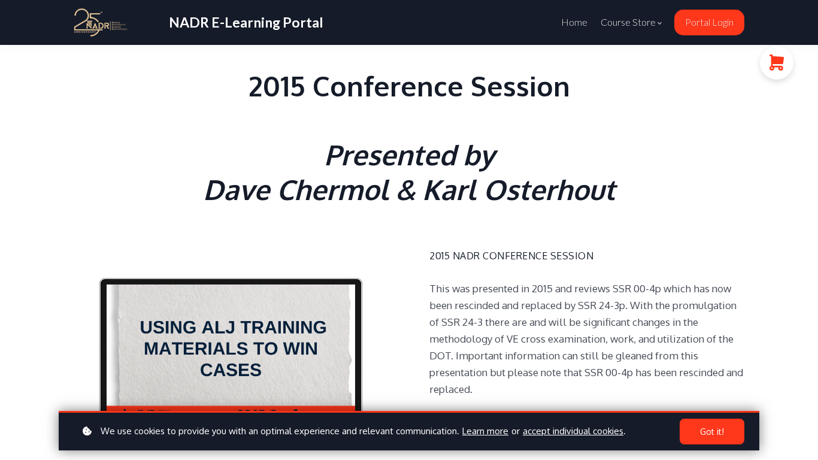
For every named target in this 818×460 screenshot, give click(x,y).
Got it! (712, 431)
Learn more (485, 431)
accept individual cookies (573, 431)
